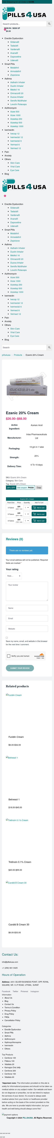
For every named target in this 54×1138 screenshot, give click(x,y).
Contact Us (9, 1004)
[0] (3, 197)
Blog (6, 1001)
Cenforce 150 (10, 1073)
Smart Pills (9, 1032)
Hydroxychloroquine (13, 1042)
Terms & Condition (12, 1007)
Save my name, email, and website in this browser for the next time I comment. (26, 643)
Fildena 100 (9, 1061)
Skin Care (19, 480)
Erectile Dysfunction (13, 1029)
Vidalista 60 (9, 1077)
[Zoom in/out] (1, 1133)
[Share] (6, 1133)
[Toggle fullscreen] (4, 1133)
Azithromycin (10, 1039)
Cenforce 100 (10, 1057)
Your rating (12, 569)
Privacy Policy (10, 1010)
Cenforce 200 (10, 1070)
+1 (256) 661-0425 (10, 967)
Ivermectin (9, 1045)
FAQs (7, 1017)
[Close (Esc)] (9, 1133)
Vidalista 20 (9, 1064)
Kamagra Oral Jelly (12, 1067)
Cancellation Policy (12, 1020)
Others (7, 1048)
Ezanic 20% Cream (18, 484)
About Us (8, 997)
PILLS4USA (28, 1117)
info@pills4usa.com (10, 962)
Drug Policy (9, 1014)
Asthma (8, 1036)
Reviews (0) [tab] (14, 539)
